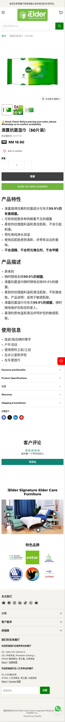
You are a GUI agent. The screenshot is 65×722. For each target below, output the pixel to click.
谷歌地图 (13, 662)
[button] (7, 110)
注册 (44, 690)
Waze (4, 662)
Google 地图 (15, 681)
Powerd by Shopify (32, 716)
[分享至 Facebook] (4, 417)
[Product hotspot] (8, 514)
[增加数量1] (28, 165)
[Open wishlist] (61, 361)
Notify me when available (32, 186)
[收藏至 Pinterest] (21, 417)
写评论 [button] (32, 461)
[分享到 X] (9, 417)
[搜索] (59, 26)
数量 (3, 158)
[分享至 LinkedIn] (15, 417)
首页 (4, 36)
